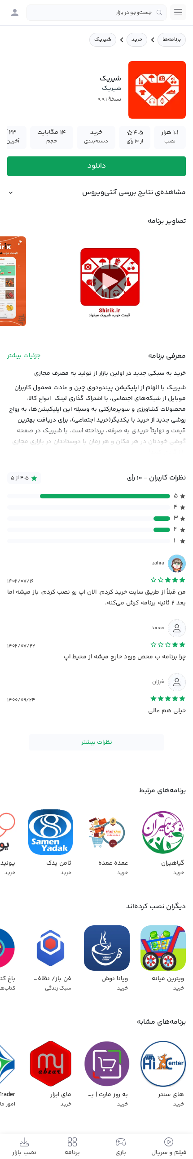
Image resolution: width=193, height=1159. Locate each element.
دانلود (97, 166)
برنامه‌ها (171, 40)
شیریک (111, 88)
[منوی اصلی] (178, 12)
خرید (137, 40)
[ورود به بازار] (15, 12)
